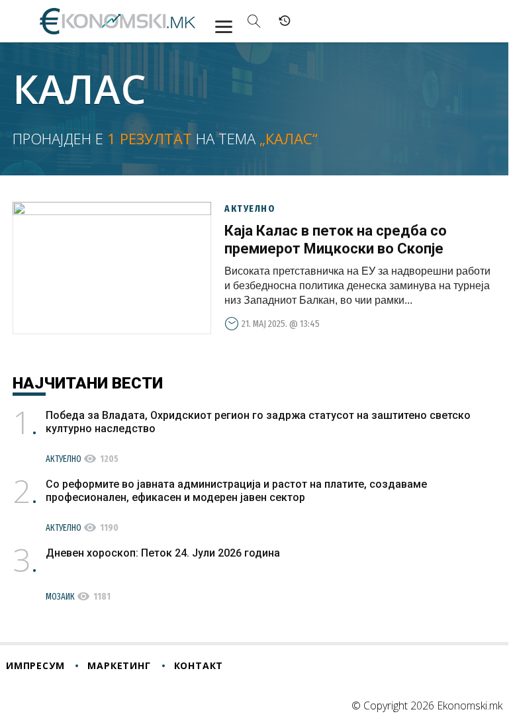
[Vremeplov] (284, 21)
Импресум (35, 665)
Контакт (199, 665)
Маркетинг (118, 665)
